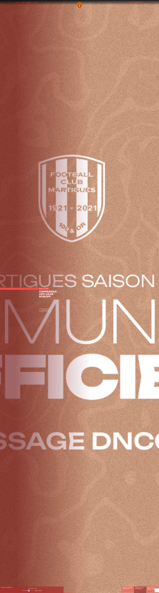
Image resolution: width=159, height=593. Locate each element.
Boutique (35, 2)
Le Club (17, 2)
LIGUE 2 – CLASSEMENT (27, 2)
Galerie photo (138, 2)
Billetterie (131, 2)
